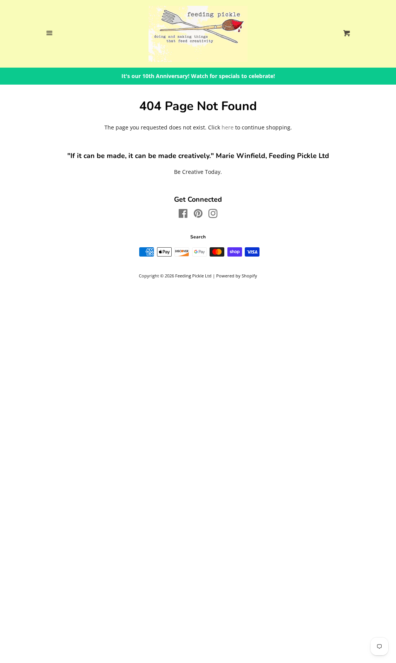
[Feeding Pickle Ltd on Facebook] (183, 215)
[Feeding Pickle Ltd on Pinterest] (198, 215)
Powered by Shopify (236, 276)
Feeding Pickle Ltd (193, 276)
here (228, 127)
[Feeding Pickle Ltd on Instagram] (213, 215)
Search (198, 237)
